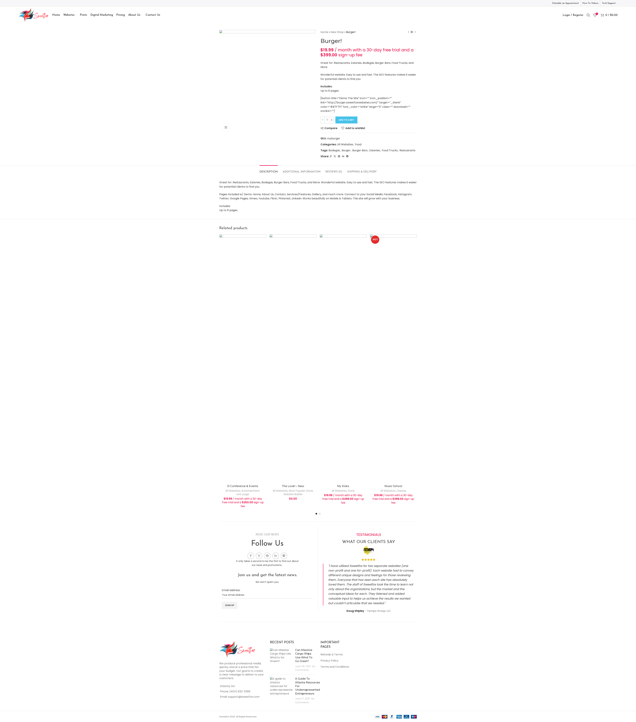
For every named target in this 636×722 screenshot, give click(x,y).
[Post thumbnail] (281, 660)
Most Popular (297, 490)
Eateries (374, 150)
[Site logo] (33, 15)
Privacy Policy (329, 661)
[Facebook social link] (331, 156)
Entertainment (251, 490)
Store (309, 490)
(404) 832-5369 (239, 691)
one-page (242, 494)
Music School (393, 486)
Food (358, 144)
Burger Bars (360, 150)
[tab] (269, 170)
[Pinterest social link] (339, 156)
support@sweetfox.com (244, 697)
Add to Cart (346, 119)
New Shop (337, 32)
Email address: (231, 590)
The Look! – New (293, 486)
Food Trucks (390, 150)
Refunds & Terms (331, 654)
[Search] (588, 15)
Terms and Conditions (334, 667)
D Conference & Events (242, 486)
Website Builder (293, 494)
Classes (401, 490)
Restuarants (407, 150)
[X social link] (335, 156)
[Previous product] (408, 32)
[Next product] (415, 32)
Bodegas (334, 150)
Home (324, 32)
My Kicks (343, 486)
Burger (346, 150)
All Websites (345, 144)
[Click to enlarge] (226, 127)
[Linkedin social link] (343, 156)
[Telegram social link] (347, 156)
